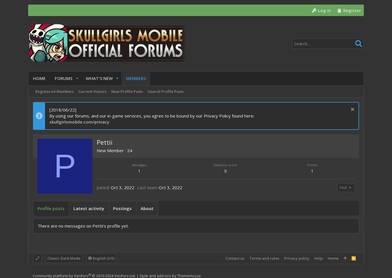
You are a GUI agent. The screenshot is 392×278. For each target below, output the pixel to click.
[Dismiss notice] (351, 110)
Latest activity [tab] (88, 208)
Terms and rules (264, 258)
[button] (77, 78)
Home (333, 258)
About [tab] (147, 208)
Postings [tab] (122, 208)
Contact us (235, 258)
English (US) (103, 258)
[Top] (345, 258)
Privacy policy (296, 258)
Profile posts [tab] (51, 208)
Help (318, 258)
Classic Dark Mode (64, 258)
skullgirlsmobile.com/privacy (79, 122)
